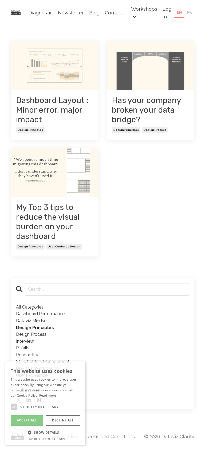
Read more (47, 395)
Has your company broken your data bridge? (146, 110)
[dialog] (45, 403)
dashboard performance (40, 313)
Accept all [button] (27, 420)
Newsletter (71, 12)
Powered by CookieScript (45, 439)
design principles (30, 129)
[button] (45, 432)
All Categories (30, 307)
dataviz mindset (32, 320)
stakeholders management (42, 361)
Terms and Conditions (110, 436)
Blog (94, 12)
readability (27, 354)
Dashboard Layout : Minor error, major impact (52, 110)
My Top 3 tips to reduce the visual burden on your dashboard (48, 222)
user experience (32, 375)
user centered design (64, 246)
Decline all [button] (63, 420)
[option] (189, 13)
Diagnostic (41, 12)
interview (25, 341)
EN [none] (179, 12)
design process (155, 129)
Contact (114, 12)
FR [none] (189, 12)
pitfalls (22, 347)
